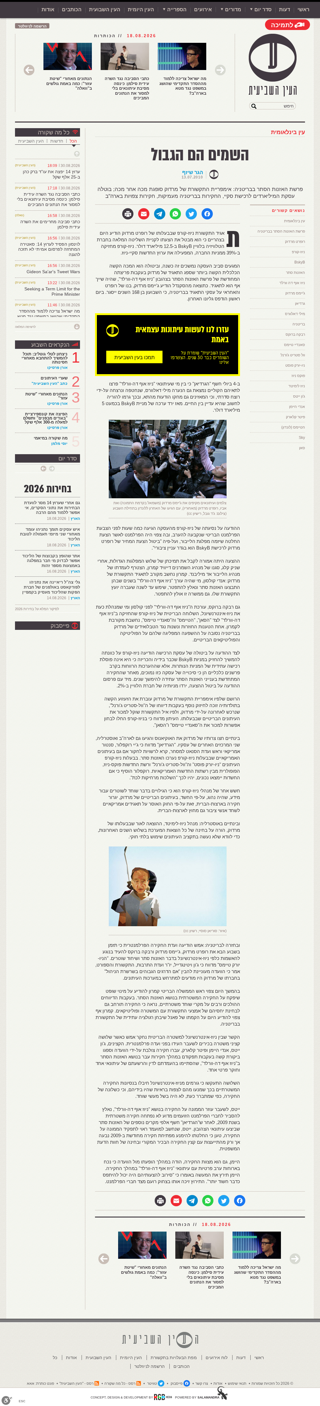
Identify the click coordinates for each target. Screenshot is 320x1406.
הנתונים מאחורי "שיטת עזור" (46, 396)
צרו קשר (201, 1383)
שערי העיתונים (54, 378)
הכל (73, 140)
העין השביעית (31, 140)
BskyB (299, 262)
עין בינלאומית (288, 132)
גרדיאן (300, 303)
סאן (302, 448)
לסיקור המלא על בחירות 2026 (37, 609)
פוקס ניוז (298, 376)
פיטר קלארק (295, 417)
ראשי (303, 9)
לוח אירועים (217, 1357)
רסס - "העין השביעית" (76, 1383)
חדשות (56, 140)
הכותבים (72, 9)
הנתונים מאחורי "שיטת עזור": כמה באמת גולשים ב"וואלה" (69, 83)
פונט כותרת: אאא (40, 1383)
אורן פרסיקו (57, 367)
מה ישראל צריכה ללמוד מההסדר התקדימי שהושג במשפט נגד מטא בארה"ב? (182, 86)
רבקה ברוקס (295, 334)
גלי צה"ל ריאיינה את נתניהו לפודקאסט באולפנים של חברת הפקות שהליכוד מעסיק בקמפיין (51, 587)
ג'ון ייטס (299, 396)
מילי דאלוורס (295, 314)
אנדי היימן (297, 406)
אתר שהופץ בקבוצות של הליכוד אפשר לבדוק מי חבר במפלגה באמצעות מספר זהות (51, 561)
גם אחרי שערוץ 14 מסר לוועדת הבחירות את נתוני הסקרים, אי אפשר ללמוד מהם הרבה (52, 507)
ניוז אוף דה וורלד (292, 283)
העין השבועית (104, 9)
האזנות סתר (295, 272)
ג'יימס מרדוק (295, 293)
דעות (284, 9)
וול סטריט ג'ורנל (293, 355)
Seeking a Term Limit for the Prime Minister (52, 291)
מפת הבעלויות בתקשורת (174, 1357)
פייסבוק (60, 626)
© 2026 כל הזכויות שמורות (272, 1383)
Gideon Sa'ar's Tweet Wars (53, 271)
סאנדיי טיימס (294, 345)
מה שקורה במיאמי (51, 438)
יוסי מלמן (59, 443)
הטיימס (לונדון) (293, 427)
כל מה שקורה (53, 132)
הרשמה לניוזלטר (32, 26)
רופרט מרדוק (295, 241)
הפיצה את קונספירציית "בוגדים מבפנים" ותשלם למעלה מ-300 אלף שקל (45, 418)
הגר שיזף (192, 172)
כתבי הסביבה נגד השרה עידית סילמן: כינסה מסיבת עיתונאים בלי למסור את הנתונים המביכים (127, 88)
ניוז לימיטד (296, 386)
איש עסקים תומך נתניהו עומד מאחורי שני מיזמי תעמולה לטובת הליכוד (50, 534)
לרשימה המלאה (25, 327)
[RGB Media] (163, 1396)
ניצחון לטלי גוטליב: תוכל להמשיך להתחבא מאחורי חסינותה (45, 358)
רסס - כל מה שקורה (119, 1383)
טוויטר (152, 1383)
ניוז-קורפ (298, 252)
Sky (302, 437)
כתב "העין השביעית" (50, 383)
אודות (48, 9)
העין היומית (141, 9)
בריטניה (298, 324)
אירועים (203, 9)
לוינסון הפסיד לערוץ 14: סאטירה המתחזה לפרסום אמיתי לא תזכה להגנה (49, 249)
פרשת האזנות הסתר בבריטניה (281, 231)
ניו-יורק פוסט (295, 365)
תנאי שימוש (237, 1383)
